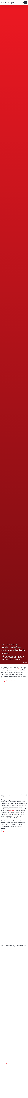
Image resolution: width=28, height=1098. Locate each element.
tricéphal (12, 811)
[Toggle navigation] (25, 3)
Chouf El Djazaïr (8, 2)
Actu (3, 644)
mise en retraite (15, 669)
